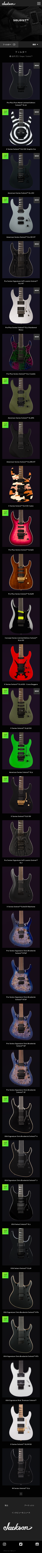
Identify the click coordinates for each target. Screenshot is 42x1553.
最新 (34, 44)
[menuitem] (35, 44)
